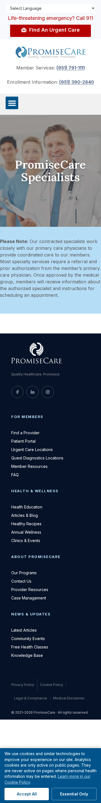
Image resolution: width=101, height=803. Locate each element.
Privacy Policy (22, 685)
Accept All (27, 794)
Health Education (26, 507)
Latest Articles (24, 630)
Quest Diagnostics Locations (37, 458)
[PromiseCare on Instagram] (48, 392)
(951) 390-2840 (76, 82)
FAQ (15, 474)
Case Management (28, 598)
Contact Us (21, 581)
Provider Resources (29, 589)
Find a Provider (25, 432)
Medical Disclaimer (68, 698)
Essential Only (74, 794)
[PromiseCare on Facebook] (17, 392)
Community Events (28, 638)
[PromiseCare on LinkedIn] (32, 392)
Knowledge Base (27, 655)
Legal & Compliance (30, 698)
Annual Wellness (26, 532)
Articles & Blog (24, 515)
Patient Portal (23, 441)
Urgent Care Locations (32, 449)
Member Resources (29, 466)
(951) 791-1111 (70, 68)
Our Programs (24, 572)
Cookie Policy (51, 685)
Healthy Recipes (26, 523)
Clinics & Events (25, 540)
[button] (12, 103)
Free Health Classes (29, 647)
